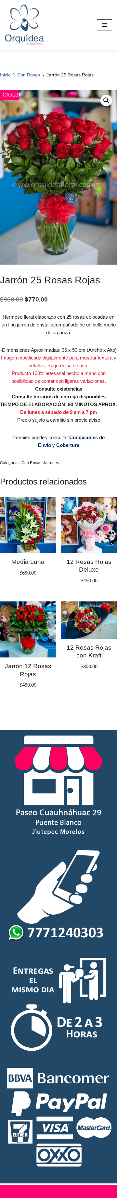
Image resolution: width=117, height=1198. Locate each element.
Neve (26, 1191)
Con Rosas (28, 74)
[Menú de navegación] (104, 24)
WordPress (85, 1191)
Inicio (5, 74)
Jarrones (51, 463)
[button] (106, 100)
